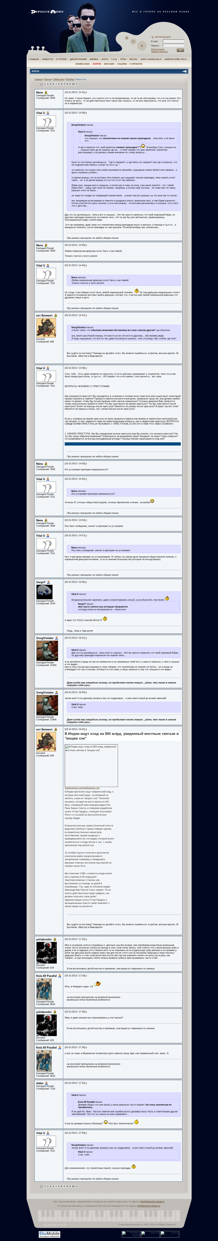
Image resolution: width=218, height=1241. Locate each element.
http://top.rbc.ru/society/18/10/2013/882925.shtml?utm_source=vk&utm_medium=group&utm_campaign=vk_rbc (134, 908)
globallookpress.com (73, 788)
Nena (39, 92)
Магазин (109, 64)
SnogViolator (45, 638)
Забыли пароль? (159, 51)
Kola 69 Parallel (46, 975)
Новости (47, 59)
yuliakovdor (44, 939)
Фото (105, 59)
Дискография (78, 59)
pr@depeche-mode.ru (148, 1206)
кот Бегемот (44, 315)
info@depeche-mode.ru (152, 1201)
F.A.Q (114, 59)
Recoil (133, 59)
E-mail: (154, 41)
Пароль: (156, 45)
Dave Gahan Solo (151, 59)
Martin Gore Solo (176, 59)
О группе (61, 59)
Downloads (83, 64)
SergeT (41, 582)
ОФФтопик (58, 79)
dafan (39, 1083)
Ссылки (122, 64)
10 (73, 84)
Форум (97, 64)
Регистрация (157, 49)
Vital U (40, 113)
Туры (123, 59)
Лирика (94, 59)
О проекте (136, 64)
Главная (34, 59)
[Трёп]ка (70, 79)
